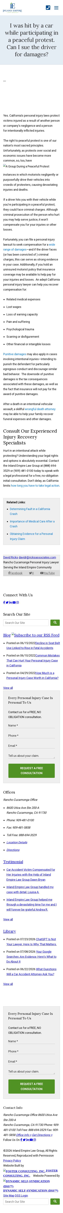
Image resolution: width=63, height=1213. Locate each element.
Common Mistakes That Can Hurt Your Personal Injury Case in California (33, 660)
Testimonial (13, 861)
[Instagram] (17, 602)
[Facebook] (4, 602)
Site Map (8, 1195)
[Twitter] (7, 602)
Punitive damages (14, 354)
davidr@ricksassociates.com (37, 557)
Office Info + (23, 1135)
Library (9, 931)
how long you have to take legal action (35, 485)
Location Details (16, 842)
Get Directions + (42, 1135)
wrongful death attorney (40, 409)
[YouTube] (14, 602)
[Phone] (48, 7)
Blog (7, 635)
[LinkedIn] (10, 602)
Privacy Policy (12, 1160)
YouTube (49, 573)
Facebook (16, 573)
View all (8, 688)
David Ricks (10, 557)
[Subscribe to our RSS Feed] (35, 635)
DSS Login (21, 1195)
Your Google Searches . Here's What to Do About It (31, 956)
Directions (12, 850)
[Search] (55, 622)
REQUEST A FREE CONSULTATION (31, 770)
